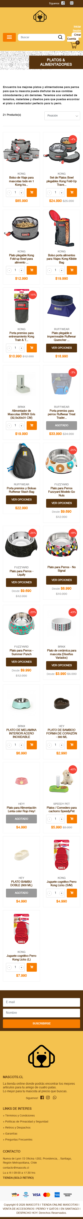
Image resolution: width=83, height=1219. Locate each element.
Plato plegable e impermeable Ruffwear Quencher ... (61, 337)
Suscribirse (42, 1023)
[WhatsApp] (78, 3)
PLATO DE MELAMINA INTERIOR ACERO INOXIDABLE (21, 733)
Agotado (61, 425)
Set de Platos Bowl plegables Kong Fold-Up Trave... (62, 181)
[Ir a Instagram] (71, 3)
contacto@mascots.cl (16, 1167)
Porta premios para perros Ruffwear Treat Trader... (61, 414)
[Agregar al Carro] (32, 192)
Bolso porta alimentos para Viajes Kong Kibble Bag (62, 259)
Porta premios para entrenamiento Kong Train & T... (21, 337)
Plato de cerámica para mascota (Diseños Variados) (61, 654)
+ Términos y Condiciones (19, 1115)
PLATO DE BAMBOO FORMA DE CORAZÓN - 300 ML (61, 733)
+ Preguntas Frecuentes (17, 1139)
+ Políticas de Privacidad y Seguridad (25, 1121)
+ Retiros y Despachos (16, 1127)
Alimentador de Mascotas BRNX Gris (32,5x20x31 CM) (21, 414)
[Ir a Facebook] (62, 3)
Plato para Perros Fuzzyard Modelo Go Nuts (61, 492)
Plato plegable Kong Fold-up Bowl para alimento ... (21, 259)
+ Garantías (10, 1133)
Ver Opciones (62, 348)
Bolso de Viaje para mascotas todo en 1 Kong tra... (21, 181)
